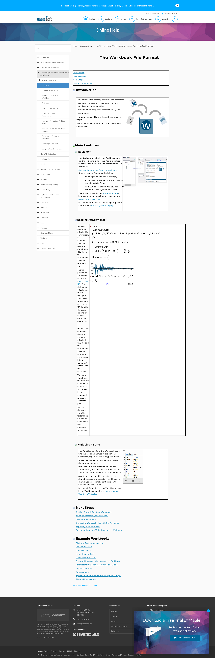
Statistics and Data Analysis (50, 169)
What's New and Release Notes (52, 62)
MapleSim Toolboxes (47, 248)
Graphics (43, 179)
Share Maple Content (48, 154)
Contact (76, 605)
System (43, 223)
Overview (45, 85)
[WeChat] (97, 634)
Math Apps (44, 202)
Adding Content (48, 103)
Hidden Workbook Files (50, 108)
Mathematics (45, 159)
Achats (113, 621)
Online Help (93, 46)
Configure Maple (46, 233)
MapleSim (44, 243)
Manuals (43, 228)
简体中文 (77, 651)
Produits (114, 611)
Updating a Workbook (50, 144)
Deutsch (62, 651)
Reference (44, 218)
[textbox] (126, 226)
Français (54, 651)
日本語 (69, 651)
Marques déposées (127, 655)
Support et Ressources (119, 626)
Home (76, 46)
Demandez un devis (170, 14)
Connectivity (45, 190)
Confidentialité (99, 655)
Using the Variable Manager (52, 149)
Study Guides (45, 212)
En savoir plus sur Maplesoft (45, 637)
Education (44, 207)
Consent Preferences (113, 655)
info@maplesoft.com (85, 624)
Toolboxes (44, 238)
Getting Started (46, 57)
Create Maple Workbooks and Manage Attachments (121, 46)
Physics (43, 164)
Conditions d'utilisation (85, 655)
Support (83, 46)
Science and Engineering (49, 184)
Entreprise (115, 631)
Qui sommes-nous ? (45, 605)
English (46, 651)
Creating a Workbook (50, 90)
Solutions (114, 616)
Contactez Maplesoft (152, 14)
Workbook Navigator (50, 80)
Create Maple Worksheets (50, 67)
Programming (45, 174)
